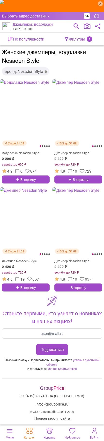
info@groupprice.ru (52, 404)
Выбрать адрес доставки (24, 16)
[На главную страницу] (6, 26)
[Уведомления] (98, 16)
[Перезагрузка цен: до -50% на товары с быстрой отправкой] (52, 6)
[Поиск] (76, 26)
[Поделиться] (98, 26)
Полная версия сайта (52, 418)
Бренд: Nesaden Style (23, 71)
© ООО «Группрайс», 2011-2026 (52, 411)
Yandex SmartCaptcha (62, 368)
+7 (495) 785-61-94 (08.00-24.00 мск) (52, 396)
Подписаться (52, 349)
